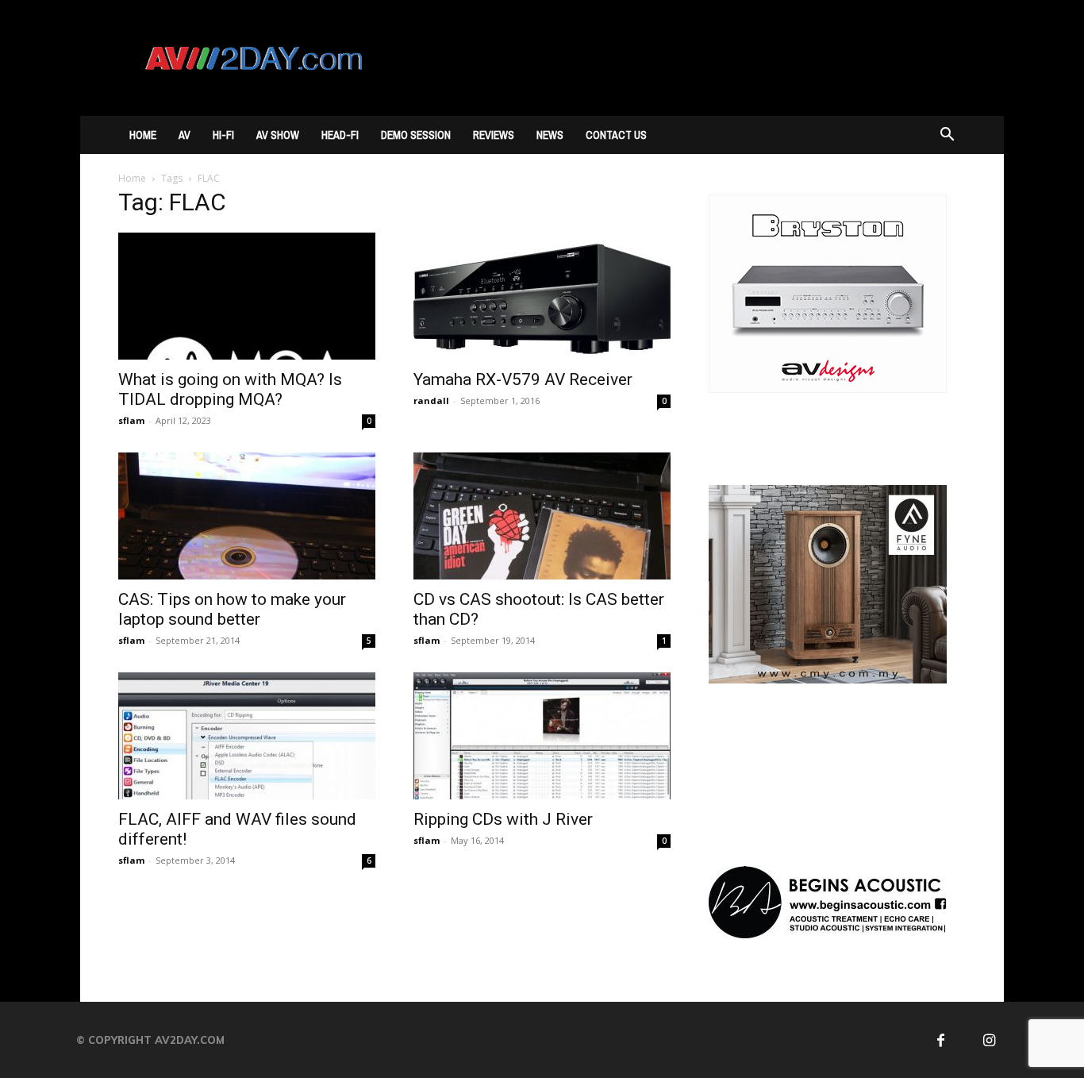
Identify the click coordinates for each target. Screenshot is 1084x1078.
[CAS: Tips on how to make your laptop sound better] (246, 515)
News (549, 135)
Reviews (493, 135)
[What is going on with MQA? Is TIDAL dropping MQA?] (246, 296)
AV (184, 135)
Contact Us (616, 135)
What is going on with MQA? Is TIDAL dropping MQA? (230, 389)
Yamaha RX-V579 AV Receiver (522, 379)
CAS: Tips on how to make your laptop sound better (232, 609)
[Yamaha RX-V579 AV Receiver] (542, 296)
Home (142, 135)
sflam (131, 420)
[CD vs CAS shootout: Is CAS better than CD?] (542, 515)
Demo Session (416, 135)
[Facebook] (940, 1040)
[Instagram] (990, 1040)
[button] (947, 136)
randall (431, 400)
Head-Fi (340, 135)
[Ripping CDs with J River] (542, 735)
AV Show (277, 135)
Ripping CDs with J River (503, 819)
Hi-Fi (223, 135)
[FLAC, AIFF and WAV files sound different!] (246, 735)
